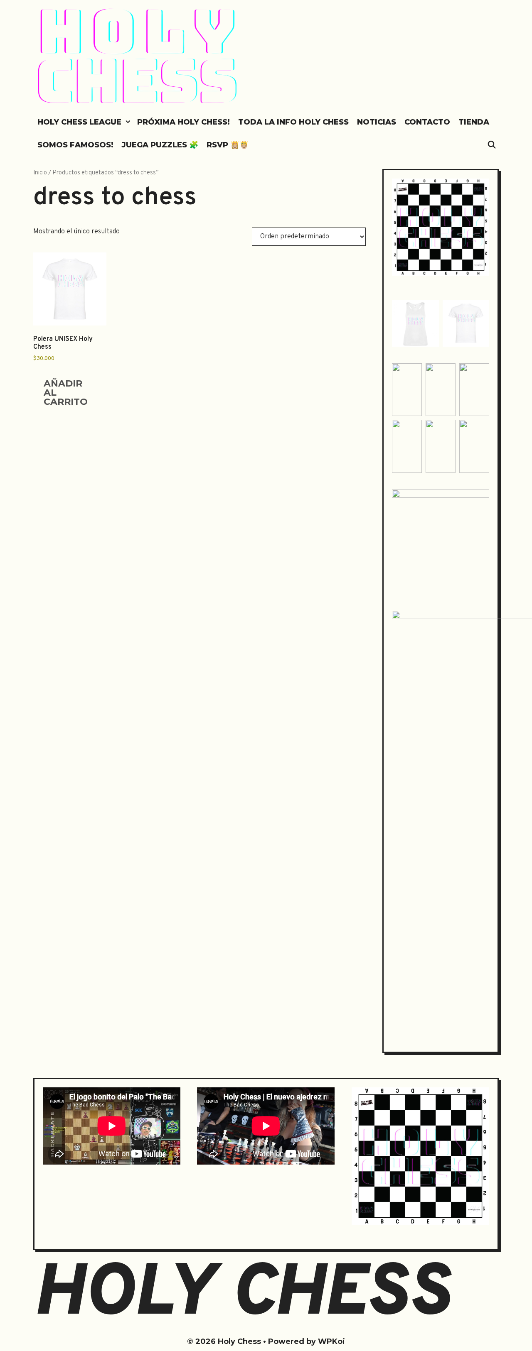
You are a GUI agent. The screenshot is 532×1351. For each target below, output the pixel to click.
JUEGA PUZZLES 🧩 (160, 144)
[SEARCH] (492, 145)
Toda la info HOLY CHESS (293, 122)
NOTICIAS (376, 122)
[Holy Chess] (138, 56)
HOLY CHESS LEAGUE (79, 122)
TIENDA (473, 122)
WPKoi (331, 1341)
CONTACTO (427, 122)
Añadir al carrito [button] (66, 392)
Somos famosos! (75, 144)
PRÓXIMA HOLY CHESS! (183, 122)
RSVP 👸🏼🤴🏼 (228, 144)
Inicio (40, 173)
